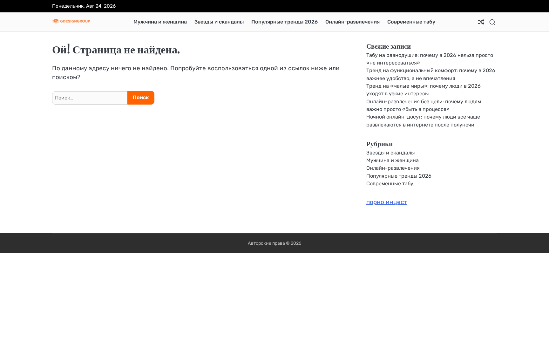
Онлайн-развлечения (352, 22)
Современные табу (411, 22)
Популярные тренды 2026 (284, 22)
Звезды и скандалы (219, 22)
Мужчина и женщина (160, 22)
